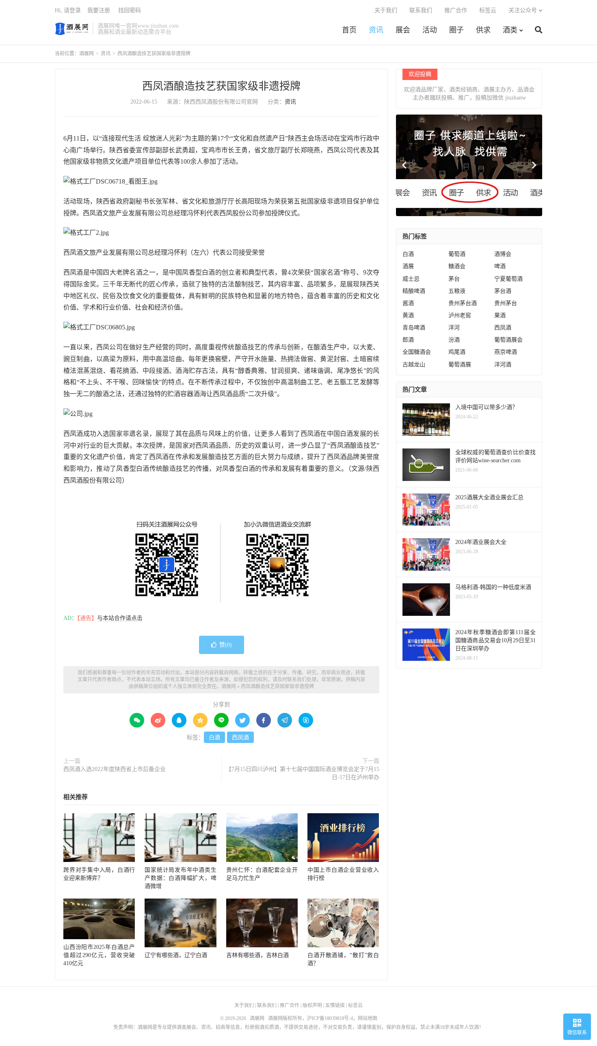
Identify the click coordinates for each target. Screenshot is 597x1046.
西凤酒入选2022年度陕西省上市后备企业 (114, 769)
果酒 (500, 315)
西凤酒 (240, 737)
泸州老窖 (459, 315)
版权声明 (312, 1005)
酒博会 (502, 254)
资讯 (376, 30)
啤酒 (500, 266)
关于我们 (385, 10)
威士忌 (411, 279)
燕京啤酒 (505, 352)
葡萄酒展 (459, 365)
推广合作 (455, 10)
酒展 (408, 266)
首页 (349, 30)
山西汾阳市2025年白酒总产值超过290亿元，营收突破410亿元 (99, 955)
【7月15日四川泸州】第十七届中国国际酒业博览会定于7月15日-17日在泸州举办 (302, 773)
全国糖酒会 (416, 352)
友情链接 (335, 1005)
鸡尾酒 (456, 352)
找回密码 (129, 10)
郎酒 (408, 340)
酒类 (510, 30)
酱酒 (408, 303)
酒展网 (72, 28)
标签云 (487, 10)
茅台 (454, 279)
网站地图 (367, 1018)
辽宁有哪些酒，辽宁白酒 (176, 955)
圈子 (456, 30)
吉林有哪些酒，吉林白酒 (257, 955)
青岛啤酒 (413, 328)
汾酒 (454, 340)
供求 (483, 30)
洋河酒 (502, 365)
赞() (225, 645)
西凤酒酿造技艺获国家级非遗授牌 (221, 86)
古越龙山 (413, 365)
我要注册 (98, 10)
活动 (429, 30)
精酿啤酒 (413, 291)
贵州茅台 (505, 303)
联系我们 (420, 10)
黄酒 (408, 315)
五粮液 (456, 291)
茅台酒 (502, 291)
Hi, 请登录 (68, 10)
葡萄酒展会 (508, 340)
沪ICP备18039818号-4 (330, 1018)
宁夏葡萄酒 (508, 279)
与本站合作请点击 (120, 618)
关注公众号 (522, 10)
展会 (403, 30)
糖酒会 (456, 266)
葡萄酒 (456, 254)
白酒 (214, 737)
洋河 (454, 328)
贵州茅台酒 (462, 303)
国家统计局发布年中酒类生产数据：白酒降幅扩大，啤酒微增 (180, 878)
